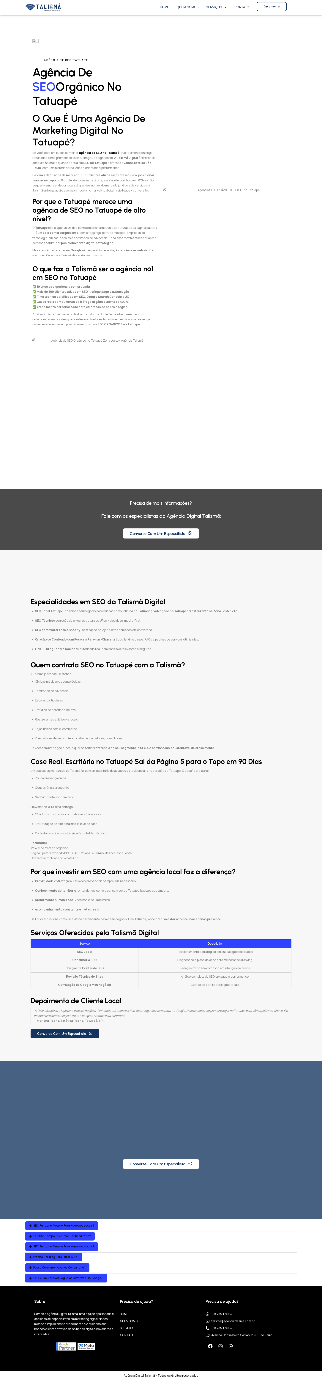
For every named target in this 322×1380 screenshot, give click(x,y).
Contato (241, 7)
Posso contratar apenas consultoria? (59, 1267)
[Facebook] (210, 1346)
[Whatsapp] (231, 1346)
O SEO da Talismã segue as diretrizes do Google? (68, 1278)
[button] (61, 1225)
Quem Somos (187, 7)
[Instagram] (220, 1346)
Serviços (214, 7)
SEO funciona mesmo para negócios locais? (63, 1225)
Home (164, 7)
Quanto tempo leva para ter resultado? (62, 1236)
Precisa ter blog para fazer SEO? (55, 1257)
